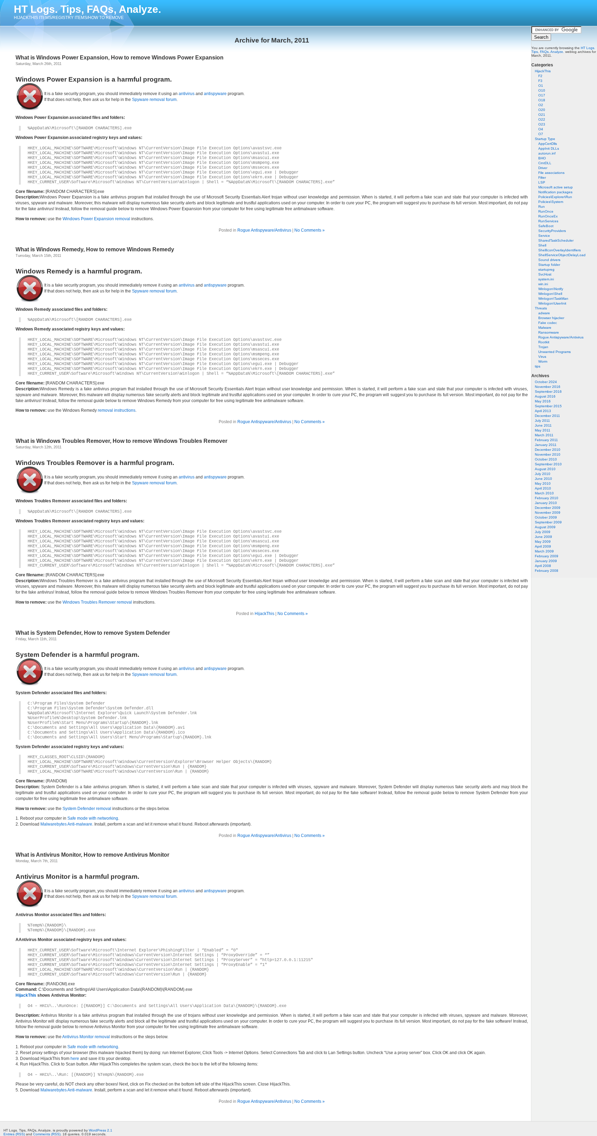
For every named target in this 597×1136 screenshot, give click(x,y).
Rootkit (543, 342)
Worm (542, 361)
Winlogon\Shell (550, 294)
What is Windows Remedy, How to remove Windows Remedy (95, 249)
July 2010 (542, 474)
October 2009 (546, 517)
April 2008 (543, 566)
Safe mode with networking (92, 818)
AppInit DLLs (548, 148)
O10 (541, 90)
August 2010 (545, 469)
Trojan (543, 347)
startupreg (546, 269)
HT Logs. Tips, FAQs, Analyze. (87, 9)
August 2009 (545, 527)
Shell (542, 245)
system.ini (546, 279)
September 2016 (548, 391)
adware (544, 313)
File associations (551, 173)
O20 (541, 110)
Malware (544, 327)
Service (544, 236)
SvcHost (544, 274)
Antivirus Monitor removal (86, 1036)
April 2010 (543, 488)
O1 (540, 85)
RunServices (548, 221)
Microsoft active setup (555, 187)
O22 (541, 119)
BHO (542, 158)
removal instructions (116, 410)
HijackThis (543, 71)
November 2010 (547, 454)
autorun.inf (547, 153)
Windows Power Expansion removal (96, 218)
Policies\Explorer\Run (555, 197)
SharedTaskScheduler (556, 240)
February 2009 (546, 556)
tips (537, 366)
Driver (542, 168)
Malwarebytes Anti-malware (66, 824)
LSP (541, 182)
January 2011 (546, 445)
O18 (541, 100)
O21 (541, 115)
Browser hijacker (551, 318)
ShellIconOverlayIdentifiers (559, 250)
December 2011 (547, 416)
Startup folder (549, 265)
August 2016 (545, 396)
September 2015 (548, 406)
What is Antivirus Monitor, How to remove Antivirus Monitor (92, 855)
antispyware (215, 93)
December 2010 (547, 449)
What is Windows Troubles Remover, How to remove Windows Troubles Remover (121, 441)
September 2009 (548, 522)
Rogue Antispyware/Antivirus (561, 337)
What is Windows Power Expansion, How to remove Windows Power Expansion (120, 57)
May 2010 (543, 483)
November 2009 (547, 512)
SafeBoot (545, 226)
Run (541, 206)
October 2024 (546, 382)
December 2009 (547, 508)
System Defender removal (87, 808)
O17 (541, 95)
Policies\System (550, 202)
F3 (540, 81)
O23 (541, 124)
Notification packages (555, 192)
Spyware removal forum (154, 99)
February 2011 (546, 440)
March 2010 (544, 493)
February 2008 (546, 570)
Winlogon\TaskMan (553, 298)
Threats (541, 308)
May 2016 (543, 401)
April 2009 (543, 546)
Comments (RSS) (46, 1134)
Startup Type (545, 139)
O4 (540, 129)
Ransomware (548, 332)
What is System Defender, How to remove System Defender (93, 633)
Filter (542, 177)
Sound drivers (549, 260)
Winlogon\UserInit (552, 303)
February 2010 (546, 498)
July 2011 (542, 420)
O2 (540, 105)
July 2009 (542, 532)
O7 (540, 134)
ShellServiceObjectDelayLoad (562, 255)
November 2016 (547, 387)
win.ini (543, 284)
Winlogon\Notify (550, 289)
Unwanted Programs (554, 352)
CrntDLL (544, 163)
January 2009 (546, 561)
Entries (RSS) (14, 1134)
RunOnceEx (548, 216)
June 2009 (543, 537)
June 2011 (543, 425)
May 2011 (542, 430)
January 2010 (546, 503)
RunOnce (545, 211)
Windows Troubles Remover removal (97, 602)
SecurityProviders (552, 231)
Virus (542, 357)
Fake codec (547, 323)
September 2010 (548, 464)
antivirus (187, 93)
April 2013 (543, 411)
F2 (540, 76)
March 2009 (544, 551)
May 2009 (543, 541)
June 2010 (543, 479)
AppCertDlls (547, 144)
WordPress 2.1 (100, 1130)
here (74, 1058)
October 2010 (546, 459)
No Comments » (309, 230)
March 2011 (544, 435)
